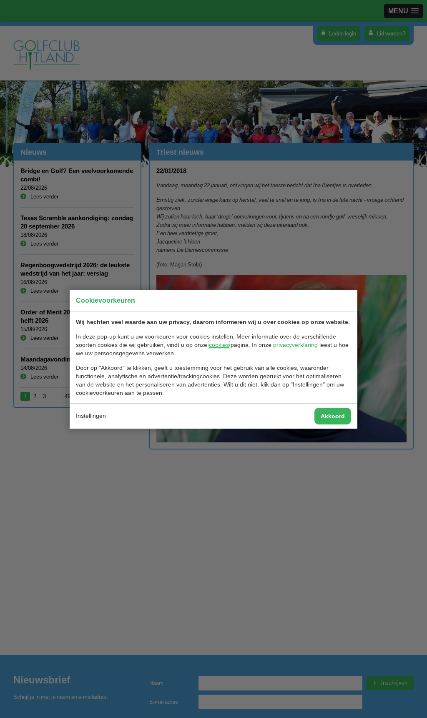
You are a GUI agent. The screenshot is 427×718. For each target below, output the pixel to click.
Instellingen (91, 415)
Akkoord (333, 416)
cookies (219, 344)
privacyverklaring (295, 344)
